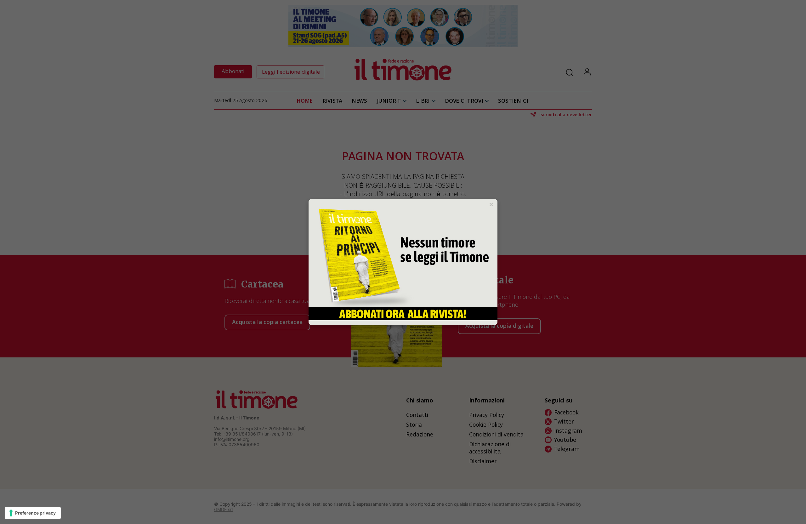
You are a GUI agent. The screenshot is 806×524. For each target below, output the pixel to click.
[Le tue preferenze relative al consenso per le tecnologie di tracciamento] (33, 513)
